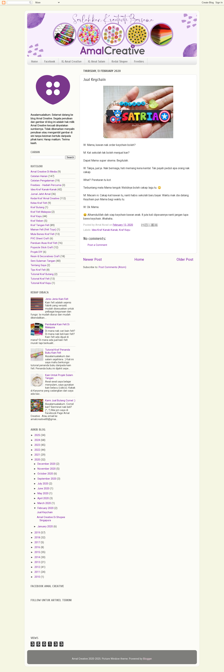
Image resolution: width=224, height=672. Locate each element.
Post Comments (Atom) (112, 267)
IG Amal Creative (72, 61)
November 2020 (46, 468)
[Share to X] (149, 225)
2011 (37, 572)
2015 (37, 552)
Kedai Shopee (120, 61)
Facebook (49, 61)
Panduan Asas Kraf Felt (44, 243)
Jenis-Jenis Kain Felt (56, 299)
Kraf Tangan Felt (40, 225)
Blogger (147, 658)
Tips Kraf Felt (38, 269)
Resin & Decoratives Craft (45, 256)
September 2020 (47, 478)
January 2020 (45, 526)
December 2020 (46, 463)
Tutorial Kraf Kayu (41, 283)
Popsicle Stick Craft (42, 247)
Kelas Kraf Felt (39, 203)
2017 (37, 542)
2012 (37, 567)
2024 (37, 440)
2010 (37, 576)
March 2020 (44, 503)
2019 (37, 532)
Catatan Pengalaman (42, 180)
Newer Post (92, 259)
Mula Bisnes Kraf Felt (42, 234)
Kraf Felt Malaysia (41, 211)
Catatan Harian (39, 176)
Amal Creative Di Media (44, 171)
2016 (37, 547)
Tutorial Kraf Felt (40, 278)
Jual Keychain (45, 512)
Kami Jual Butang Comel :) (60, 400)
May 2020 (43, 493)
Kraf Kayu (124, 229)
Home (34, 61)
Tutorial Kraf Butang (42, 274)
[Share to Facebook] (153, 225)
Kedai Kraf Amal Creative (45, 198)
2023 (37, 445)
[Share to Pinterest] (156, 225)
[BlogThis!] (146, 225)
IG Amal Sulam (96, 61)
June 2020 (43, 488)
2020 (37, 459)
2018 (37, 537)
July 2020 (43, 483)
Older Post (185, 259)
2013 (37, 562)
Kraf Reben (37, 220)
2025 (37, 435)
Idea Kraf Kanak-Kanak (105, 229)
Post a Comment (97, 245)
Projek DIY (36, 252)
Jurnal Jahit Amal (41, 194)
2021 (37, 454)
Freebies (139, 61)
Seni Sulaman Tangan (43, 260)
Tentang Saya (38, 265)
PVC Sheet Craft (40, 238)
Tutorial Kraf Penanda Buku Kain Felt (57, 351)
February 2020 (45, 508)
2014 (37, 557)
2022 (37, 449)
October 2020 (45, 473)
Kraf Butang (37, 207)
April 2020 (43, 498)
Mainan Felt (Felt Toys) (43, 229)
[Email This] (143, 225)
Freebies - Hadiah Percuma (46, 185)
